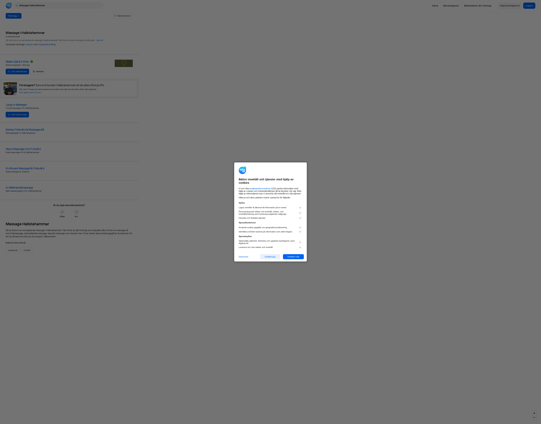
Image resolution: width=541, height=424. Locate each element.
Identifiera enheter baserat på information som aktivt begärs (265, 232)
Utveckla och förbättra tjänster (252, 218)
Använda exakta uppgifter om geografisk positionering (263, 227)
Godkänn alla (293, 257)
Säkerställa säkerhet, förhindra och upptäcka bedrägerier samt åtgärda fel (267, 242)
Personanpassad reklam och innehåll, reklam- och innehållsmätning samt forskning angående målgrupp (262, 212)
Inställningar (270, 257)
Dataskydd (243, 257)
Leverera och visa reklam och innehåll (256, 247)
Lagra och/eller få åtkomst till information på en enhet (262, 207)
